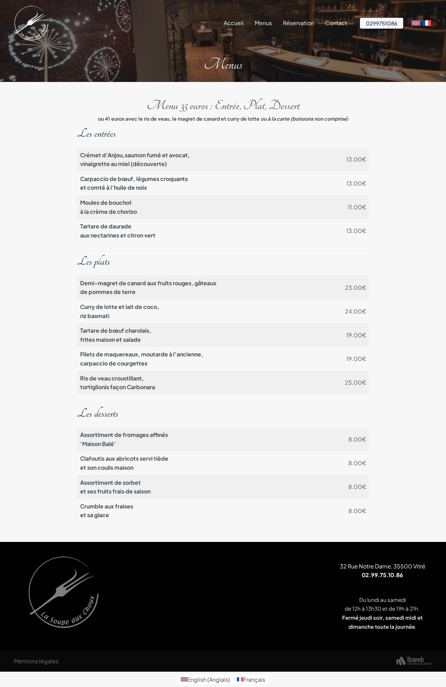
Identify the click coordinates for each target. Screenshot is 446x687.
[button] (381, 23)
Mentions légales (36, 661)
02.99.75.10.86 (382, 575)
